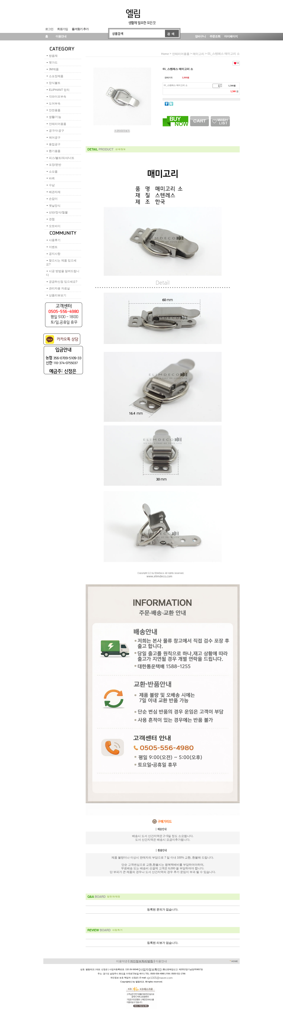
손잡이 (53, 198)
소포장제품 (56, 76)
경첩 (52, 219)
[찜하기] (220, 117)
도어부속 (54, 103)
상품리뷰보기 (57, 295)
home (165, 53)
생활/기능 (55, 117)
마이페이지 (231, 36)
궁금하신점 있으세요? (63, 281)
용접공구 (54, 144)
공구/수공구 (56, 130)
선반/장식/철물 (58, 212)
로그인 (49, 28)
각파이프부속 (57, 96)
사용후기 (54, 240)
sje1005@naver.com (160, 977)
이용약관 (122, 961)
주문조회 (215, 36)
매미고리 (198, 53)
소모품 (53, 171)
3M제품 (54, 69)
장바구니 (200, 36)
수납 (52, 185)
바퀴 (52, 178)
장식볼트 (54, 82)
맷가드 (53, 62)
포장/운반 (55, 164)
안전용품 (54, 110)
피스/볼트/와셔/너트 (61, 158)
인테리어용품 (57, 123)
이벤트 (53, 247)
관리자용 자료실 (59, 288)
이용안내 (61, 36)
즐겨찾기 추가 (80, 28)
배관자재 (54, 192)
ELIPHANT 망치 (59, 89)
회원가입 (62, 28)
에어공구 (54, 137)
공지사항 (54, 253)
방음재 (53, 55)
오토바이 (54, 226)
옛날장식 (54, 205)
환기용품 (54, 151)
